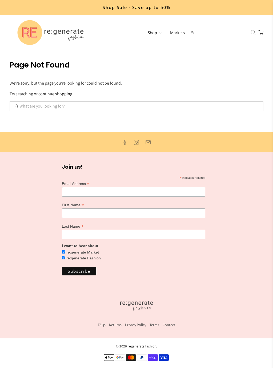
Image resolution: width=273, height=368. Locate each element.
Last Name (72, 226)
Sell (194, 32)
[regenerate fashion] (53, 32)
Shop (152, 32)
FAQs (102, 324)
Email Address (75, 183)
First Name (73, 205)
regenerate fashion (142, 346)
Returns (115, 324)
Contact (169, 324)
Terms (154, 324)
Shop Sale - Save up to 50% (137, 7)
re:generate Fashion (83, 258)
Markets (177, 32)
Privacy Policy (135, 324)
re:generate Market (82, 252)
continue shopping (55, 94)
